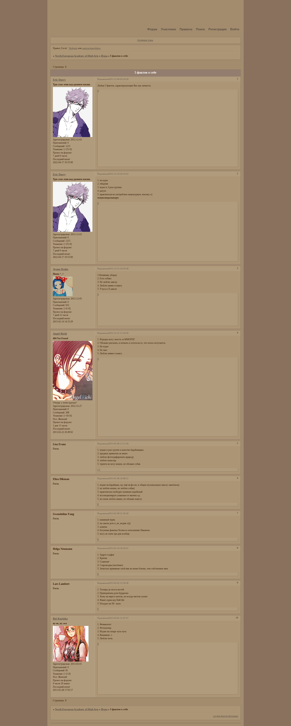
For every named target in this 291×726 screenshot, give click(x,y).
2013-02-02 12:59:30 (118, 583)
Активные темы (145, 40)
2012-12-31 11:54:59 (118, 333)
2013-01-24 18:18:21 (118, 548)
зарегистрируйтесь (91, 48)
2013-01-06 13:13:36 (118, 444)
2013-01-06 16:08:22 (118, 478)
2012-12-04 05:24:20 (118, 79)
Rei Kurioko (60, 618)
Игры (104, 55)
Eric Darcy (59, 79)
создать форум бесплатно (225, 716)
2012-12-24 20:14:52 (118, 174)
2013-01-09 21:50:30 (118, 513)
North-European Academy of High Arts (76, 55)
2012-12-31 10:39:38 (118, 269)
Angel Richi (60, 333)
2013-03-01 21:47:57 (118, 618)
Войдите (73, 48)
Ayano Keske (60, 269)
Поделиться (102, 79)
